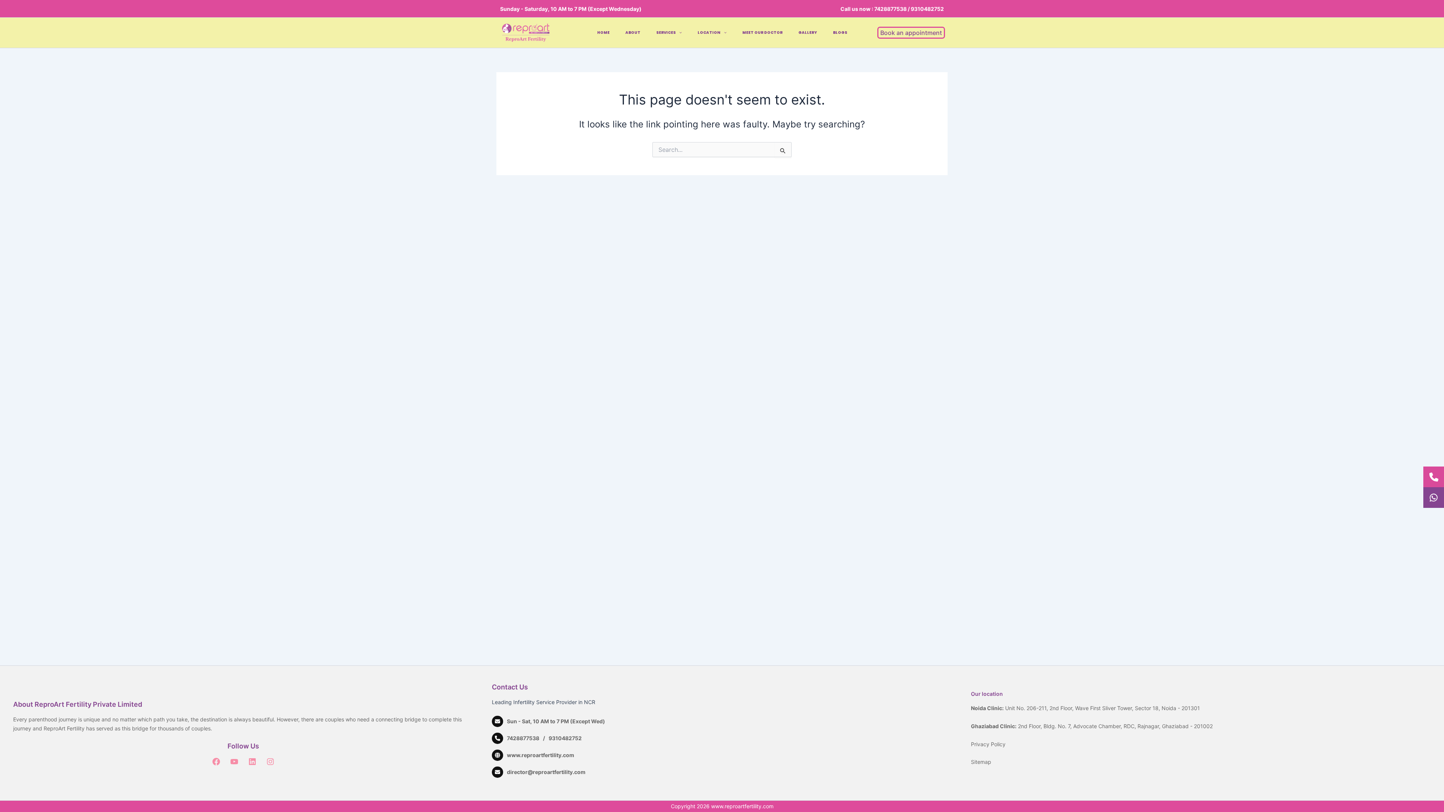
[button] (679, 32)
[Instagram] (270, 761)
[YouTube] (234, 761)
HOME (603, 32)
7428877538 (523, 738)
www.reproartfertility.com (540, 755)
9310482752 (565, 738)
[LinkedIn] (252, 761)
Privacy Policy (988, 744)
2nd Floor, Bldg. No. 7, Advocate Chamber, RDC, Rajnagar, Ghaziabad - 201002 (1115, 726)
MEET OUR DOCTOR (762, 32)
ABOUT (632, 32)
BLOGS (840, 32)
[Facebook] (216, 761)
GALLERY (807, 32)
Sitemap (981, 762)
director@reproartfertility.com (546, 772)
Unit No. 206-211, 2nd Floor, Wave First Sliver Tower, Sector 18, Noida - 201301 (1102, 708)
